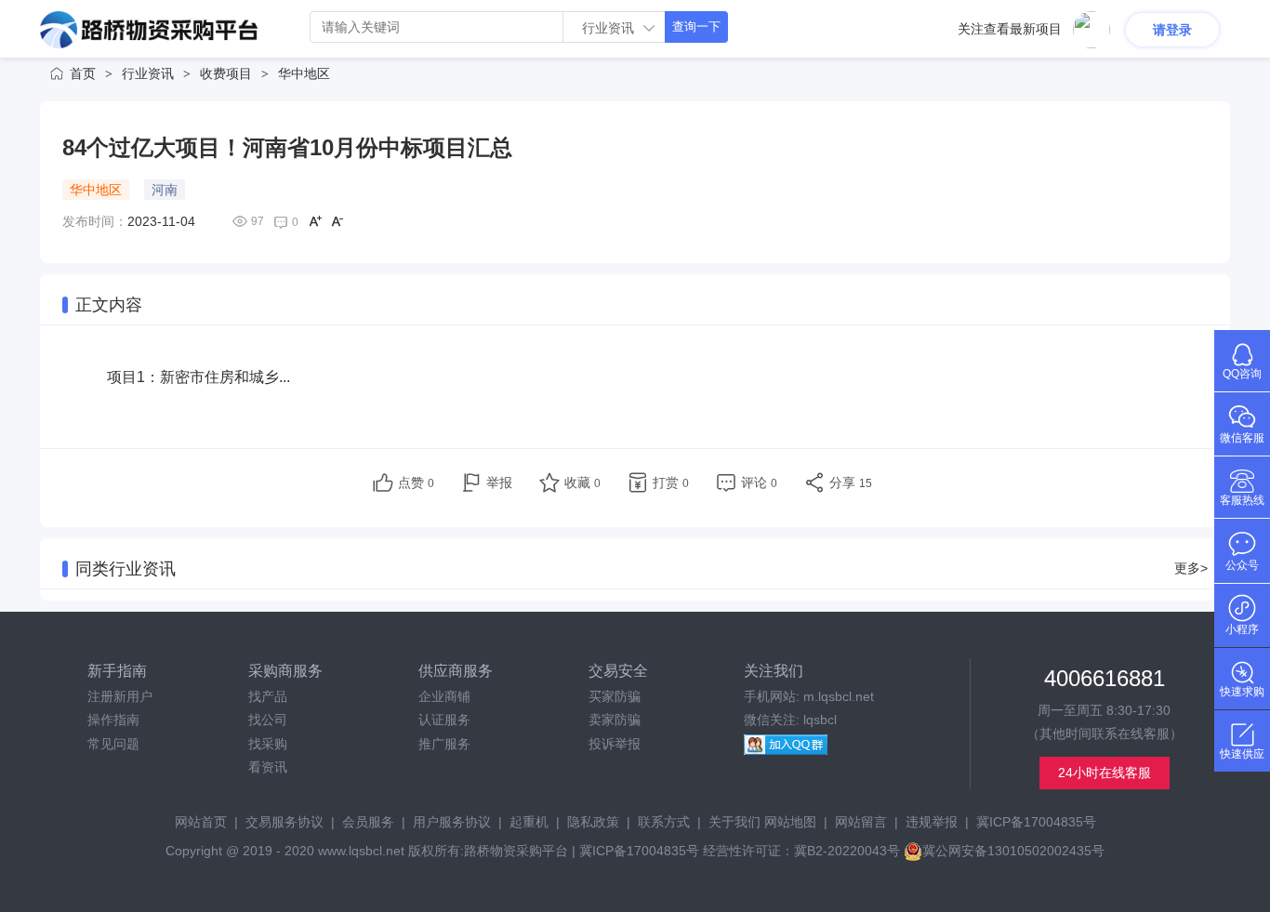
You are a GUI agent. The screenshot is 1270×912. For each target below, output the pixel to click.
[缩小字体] (337, 221)
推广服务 (444, 743)
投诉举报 (615, 743)
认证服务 (444, 719)
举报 (499, 482)
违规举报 (932, 821)
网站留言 (861, 821)
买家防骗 (615, 696)
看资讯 (267, 767)
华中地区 (304, 73)
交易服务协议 (284, 821)
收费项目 (226, 73)
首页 (83, 73)
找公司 (267, 719)
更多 (1191, 568)
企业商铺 (444, 696)
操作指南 (113, 719)
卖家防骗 (615, 719)
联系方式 (664, 821)
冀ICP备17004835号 (1036, 821)
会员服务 (368, 821)
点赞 (416, 482)
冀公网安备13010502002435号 (1013, 850)
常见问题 (113, 743)
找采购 (267, 743)
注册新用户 (119, 696)
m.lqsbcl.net (838, 696)
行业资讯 (148, 73)
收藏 (582, 482)
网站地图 (790, 821)
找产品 (267, 696)
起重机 (529, 821)
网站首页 (201, 821)
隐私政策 (593, 821)
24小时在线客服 (1104, 772)
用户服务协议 (452, 821)
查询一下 (696, 26)
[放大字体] (315, 221)
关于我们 (734, 821)
